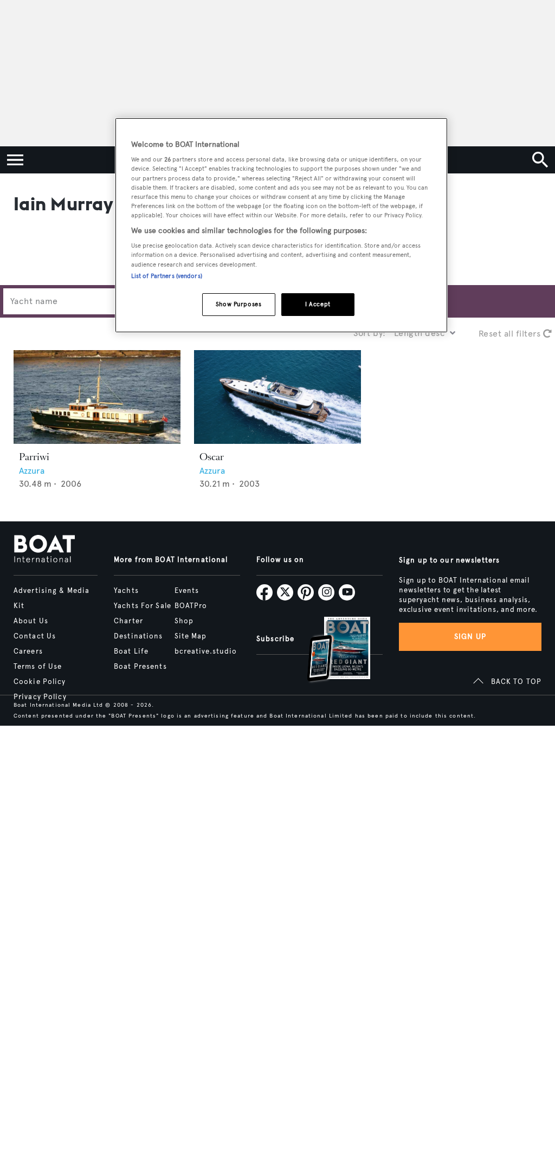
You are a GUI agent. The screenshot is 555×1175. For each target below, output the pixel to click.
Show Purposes (238, 304)
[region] (281, 225)
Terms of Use (38, 666)
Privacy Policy (40, 697)
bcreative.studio (206, 651)
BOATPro (191, 606)
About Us (31, 621)
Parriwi (34, 456)
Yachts (126, 590)
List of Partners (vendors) (166, 276)
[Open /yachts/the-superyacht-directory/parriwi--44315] (97, 397)
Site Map (191, 636)
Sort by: (369, 333)
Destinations (138, 636)
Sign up (470, 636)
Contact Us (35, 636)
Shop (184, 621)
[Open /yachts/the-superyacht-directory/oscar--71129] (277, 397)
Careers (28, 651)
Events (187, 590)
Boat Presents (140, 666)
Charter (128, 621)
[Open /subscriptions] (329, 651)
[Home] (44, 549)
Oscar (211, 456)
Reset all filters (511, 333)
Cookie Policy (40, 681)
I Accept (318, 304)
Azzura (31, 471)
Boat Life (131, 651)
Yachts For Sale (142, 606)
